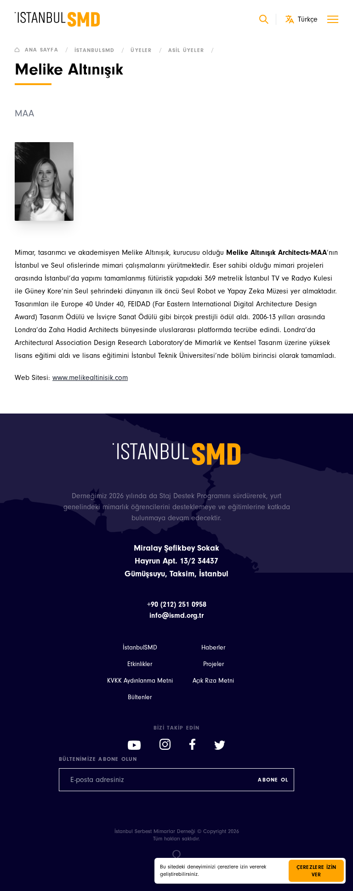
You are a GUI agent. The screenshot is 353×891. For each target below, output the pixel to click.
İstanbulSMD (99, 50)
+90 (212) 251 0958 (176, 604)
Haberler (213, 647)
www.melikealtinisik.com (90, 378)
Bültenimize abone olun (98, 759)
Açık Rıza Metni (213, 680)
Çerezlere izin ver (316, 871)
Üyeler (146, 50)
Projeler (213, 664)
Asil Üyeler (191, 50)
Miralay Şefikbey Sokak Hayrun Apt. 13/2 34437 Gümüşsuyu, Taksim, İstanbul (176, 561)
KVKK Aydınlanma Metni (140, 680)
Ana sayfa (46, 49)
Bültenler (140, 697)
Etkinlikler (139, 664)
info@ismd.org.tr (176, 615)
